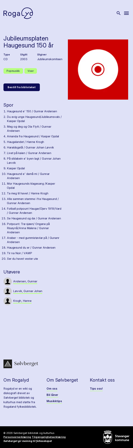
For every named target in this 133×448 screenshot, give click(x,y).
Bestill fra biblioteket (22, 87)
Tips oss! (96, 388)
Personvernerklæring (17, 436)
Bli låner (52, 395)
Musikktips (54, 401)
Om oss (52, 388)
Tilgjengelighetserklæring (49, 436)
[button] (98, 69)
